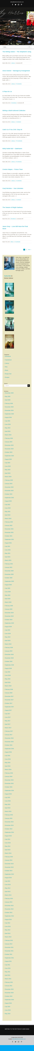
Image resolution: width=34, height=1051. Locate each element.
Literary (13, 63)
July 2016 (7, 755)
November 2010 (9, 992)
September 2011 (9, 957)
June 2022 (8, 508)
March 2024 (8, 434)
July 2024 (7, 421)
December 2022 (9, 487)
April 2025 (7, 400)
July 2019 (7, 630)
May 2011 (7, 971)
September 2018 (9, 665)
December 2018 (9, 654)
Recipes (7, 377)
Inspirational (8, 359)
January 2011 (8, 985)
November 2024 (9, 410)
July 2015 (7, 797)
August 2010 (8, 1003)
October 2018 (8, 661)
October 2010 (8, 996)
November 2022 (9, 490)
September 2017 (9, 706)
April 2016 (7, 766)
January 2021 (8, 567)
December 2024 (9, 407)
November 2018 (9, 658)
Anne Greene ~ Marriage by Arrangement (16, 71)
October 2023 (8, 452)
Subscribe (7, 276)
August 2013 (8, 877)
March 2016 (8, 769)
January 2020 (8, 609)
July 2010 (7, 1006)
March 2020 (8, 602)
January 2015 (8, 818)
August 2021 (8, 543)
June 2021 (8, 550)
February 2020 (9, 605)
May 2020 (7, 595)
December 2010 (9, 989)
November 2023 (9, 448)
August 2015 (8, 794)
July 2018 (7, 672)
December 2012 (9, 905)
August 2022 (8, 501)
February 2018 (9, 689)
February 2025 (9, 403)
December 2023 (9, 445)
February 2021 (9, 563)
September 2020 (9, 581)
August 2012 (8, 919)
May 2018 (7, 679)
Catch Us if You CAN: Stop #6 (12, 129)
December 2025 (9, 393)
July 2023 (7, 462)
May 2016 (7, 762)
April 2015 (7, 808)
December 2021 (9, 529)
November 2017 (9, 699)
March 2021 (8, 560)
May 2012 (7, 930)
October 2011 (8, 954)
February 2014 (9, 856)
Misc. (6, 366)
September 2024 (9, 413)
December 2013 (9, 863)
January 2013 (8, 902)
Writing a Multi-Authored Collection (13, 110)
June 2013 (8, 884)
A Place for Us (7, 91)
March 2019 (8, 644)
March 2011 (8, 978)
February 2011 (9, 982)
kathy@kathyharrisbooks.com (17, 2)
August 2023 (8, 459)
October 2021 (8, 536)
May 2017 (7, 720)
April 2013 (7, 891)
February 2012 (9, 940)
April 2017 (7, 724)
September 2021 (9, 539)
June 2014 (8, 842)
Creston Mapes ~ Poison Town (12, 169)
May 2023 (7, 469)
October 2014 (8, 828)
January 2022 (8, 525)
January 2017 (8, 734)
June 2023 (8, 466)
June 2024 (8, 424)
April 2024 (7, 431)
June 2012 (8, 926)
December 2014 (9, 821)
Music (12, 241)
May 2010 (7, 1013)
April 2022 (7, 515)
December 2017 (9, 696)
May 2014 (7, 846)
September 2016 (9, 748)
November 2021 (9, 532)
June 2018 (8, 675)
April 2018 (7, 682)
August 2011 (8, 961)
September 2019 (9, 623)
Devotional (13, 103)
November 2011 (9, 951)
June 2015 (8, 801)
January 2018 (8, 692)
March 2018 (8, 685)
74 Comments (19, 141)
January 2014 (8, 860)
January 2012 (8, 944)
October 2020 (8, 577)
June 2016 (8, 759)
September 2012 (9, 916)
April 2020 (7, 598)
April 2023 (7, 473)
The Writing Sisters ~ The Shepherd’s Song (16, 52)
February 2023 (9, 480)
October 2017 (8, 703)
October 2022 (8, 494)
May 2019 (7, 637)
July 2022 (7, 504)
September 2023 (9, 455)
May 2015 (7, 804)
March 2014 (8, 853)
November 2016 (9, 741)
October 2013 (8, 870)
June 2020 (8, 591)
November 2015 (9, 783)
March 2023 (8, 476)
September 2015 (9, 790)
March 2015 (8, 811)
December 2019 (9, 612)
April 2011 (7, 975)
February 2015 (9, 814)
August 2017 (8, 710)
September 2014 (9, 832)
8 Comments (19, 161)
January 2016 (8, 776)
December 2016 (9, 738)
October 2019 (8, 619)
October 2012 (8, 912)
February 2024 (9, 438)
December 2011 (9, 947)
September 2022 (9, 497)
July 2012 (7, 923)
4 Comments (17, 241)
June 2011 (8, 968)
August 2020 (8, 584)
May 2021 (7, 553)
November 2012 (9, 909)
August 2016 (8, 752)
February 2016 (9, 773)
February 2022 (9, 522)
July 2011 (7, 964)
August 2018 (8, 668)
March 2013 (8, 895)
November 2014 (9, 825)
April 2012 (7, 933)
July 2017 (7, 713)
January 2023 (8, 483)
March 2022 (8, 518)
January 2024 (8, 441)
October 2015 (8, 787)
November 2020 (9, 574)
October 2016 (8, 745)
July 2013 (7, 881)
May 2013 (7, 888)
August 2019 (8, 626)
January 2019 (8, 651)
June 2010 (8, 1010)
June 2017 (8, 717)
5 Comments (19, 83)
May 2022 (7, 511)
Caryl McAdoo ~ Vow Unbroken (12, 188)
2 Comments (19, 180)
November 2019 (9, 616)
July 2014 (7, 839)
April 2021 (7, 557)
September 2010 (9, 999)
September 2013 (9, 874)
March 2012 (8, 937)
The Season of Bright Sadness (12, 207)
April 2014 (7, 849)
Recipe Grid (8, 373)
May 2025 (7, 396)
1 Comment (18, 122)
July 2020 (7, 588)
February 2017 (9, 731)
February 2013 (9, 898)
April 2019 (7, 640)
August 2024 (8, 417)
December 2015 (9, 780)
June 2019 (8, 633)
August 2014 (8, 835)
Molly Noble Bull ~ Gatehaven (12, 148)
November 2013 (9, 867)
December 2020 (9, 570)
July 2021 (7, 546)
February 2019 (9, 647)
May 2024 (7, 428)
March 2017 (8, 727)
